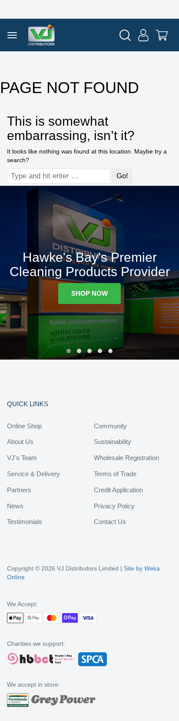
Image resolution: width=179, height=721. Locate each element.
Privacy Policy (114, 506)
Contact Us (110, 521)
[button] (68, 351)
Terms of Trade (115, 473)
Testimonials (24, 521)
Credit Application (118, 490)
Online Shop (24, 426)
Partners (19, 490)
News (15, 506)
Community (110, 426)
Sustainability (112, 441)
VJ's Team (22, 457)
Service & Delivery (33, 473)
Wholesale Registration (126, 457)
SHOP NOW (89, 293)
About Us (20, 441)
